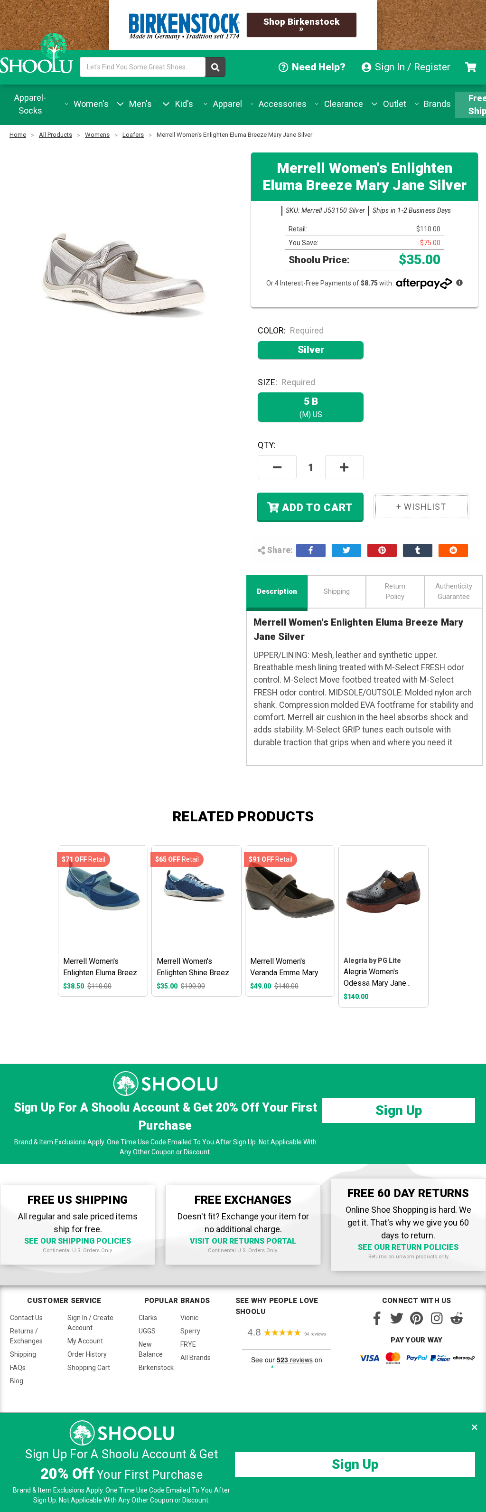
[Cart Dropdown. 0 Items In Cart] (472, 67)
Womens (97, 134)
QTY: (267, 445)
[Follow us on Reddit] (456, 1318)
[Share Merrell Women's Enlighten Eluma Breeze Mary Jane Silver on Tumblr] (417, 550)
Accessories (281, 104)
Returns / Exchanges (26, 1336)
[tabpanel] (103, 921)
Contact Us (26, 1318)
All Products (55, 134)
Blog (16, 1381)
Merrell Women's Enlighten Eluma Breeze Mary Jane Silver (234, 134)
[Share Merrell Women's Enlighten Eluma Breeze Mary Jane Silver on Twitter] (346, 550)
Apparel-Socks (30, 104)
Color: (291, 330)
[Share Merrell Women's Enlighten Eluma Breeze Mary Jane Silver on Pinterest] (382, 550)
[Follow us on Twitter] (396, 1318)
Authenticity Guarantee (453, 591)
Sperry (190, 1331)
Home (17, 134)
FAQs (18, 1367)
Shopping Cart (88, 1367)
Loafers (133, 134)
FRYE (188, 1344)
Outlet (393, 104)
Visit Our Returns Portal (243, 1241)
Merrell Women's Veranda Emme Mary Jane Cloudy (284, 973)
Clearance (342, 104)
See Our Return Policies (408, 1247)
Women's (90, 104)
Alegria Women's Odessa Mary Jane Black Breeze (375, 983)
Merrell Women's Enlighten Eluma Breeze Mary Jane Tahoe (102, 973)
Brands (436, 104)
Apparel (226, 104)
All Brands (195, 1357)
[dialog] (243, 1462)
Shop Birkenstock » (301, 25)
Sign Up (398, 1110)
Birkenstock (156, 1367)
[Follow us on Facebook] (376, 1318)
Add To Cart (316, 508)
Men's (139, 104)
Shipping (337, 591)
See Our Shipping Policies (77, 1241)
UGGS (147, 1331)
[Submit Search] (215, 67)
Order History (87, 1354)
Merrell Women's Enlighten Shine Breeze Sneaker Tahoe (195, 973)
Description (277, 591)
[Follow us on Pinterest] (416, 1318)
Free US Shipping (470, 104)
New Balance (151, 1349)
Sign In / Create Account (90, 1322)
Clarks (148, 1318)
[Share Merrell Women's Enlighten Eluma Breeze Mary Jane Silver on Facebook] (311, 550)
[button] (474, 1427)
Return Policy (395, 591)
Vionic (189, 1318)
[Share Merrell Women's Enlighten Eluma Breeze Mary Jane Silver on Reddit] (453, 550)
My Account (85, 1341)
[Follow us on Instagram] (436, 1318)
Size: (286, 382)
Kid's (183, 104)
